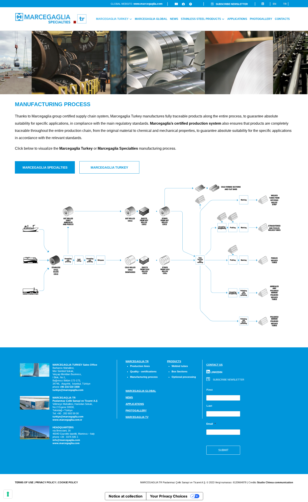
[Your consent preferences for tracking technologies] (8, 494)
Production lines (140, 366)
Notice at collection (126, 496)
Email (211, 423)
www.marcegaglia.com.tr (67, 419)
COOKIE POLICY (68, 482)
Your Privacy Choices (168, 496)
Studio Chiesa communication (275, 482)
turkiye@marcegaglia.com (68, 390)
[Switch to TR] (292, 16)
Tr (285, 3)
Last (209, 405)
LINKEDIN (216, 372)
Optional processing (184, 377)
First (210, 389)
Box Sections (179, 371)
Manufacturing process (144, 377)
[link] (70, 386)
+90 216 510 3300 (70, 386)
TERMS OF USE (24, 482)
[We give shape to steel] (51, 18)
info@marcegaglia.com (66, 440)
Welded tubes (180, 366)
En (274, 3)
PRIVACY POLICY (45, 482)
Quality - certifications (143, 371)
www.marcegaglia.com (148, 3)
